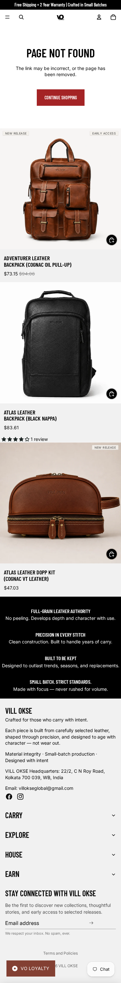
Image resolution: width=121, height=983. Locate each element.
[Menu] (7, 17)
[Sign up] (92, 923)
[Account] (99, 17)
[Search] (21, 17)
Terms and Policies (60, 953)
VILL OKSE (68, 965)
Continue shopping (61, 97)
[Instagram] (20, 796)
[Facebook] (9, 796)
